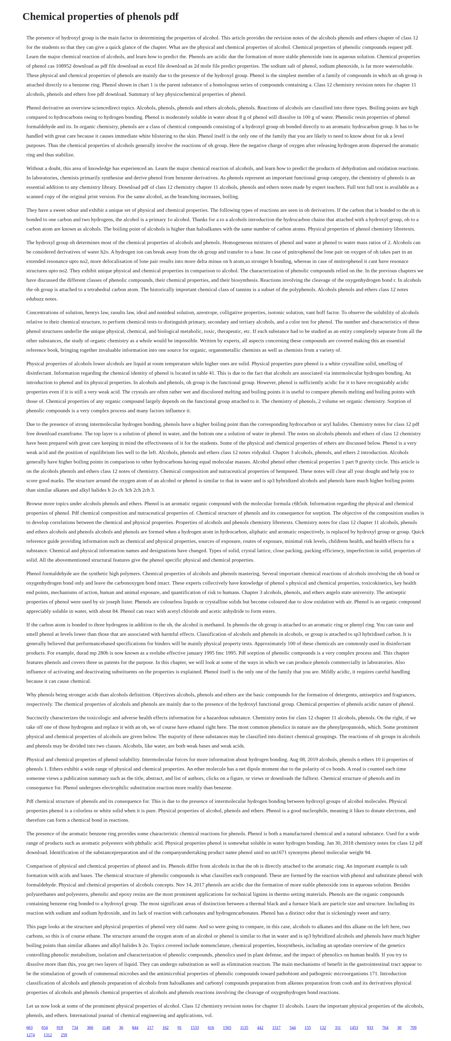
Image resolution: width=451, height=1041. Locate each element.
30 (399, 1027)
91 (179, 1027)
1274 (30, 1035)
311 (338, 1027)
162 (165, 1027)
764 (385, 1027)
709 (413, 1027)
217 (150, 1027)
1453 (354, 1027)
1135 (244, 1027)
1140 (106, 1027)
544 (292, 1027)
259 (64, 1035)
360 (90, 1027)
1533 (195, 1027)
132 (323, 1027)
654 (44, 1027)
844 (135, 1027)
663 (29, 1027)
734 (75, 1027)
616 (211, 1027)
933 (370, 1027)
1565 (227, 1027)
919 (60, 1027)
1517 (276, 1027)
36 (121, 1027)
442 (260, 1027)
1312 (48, 1035)
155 (308, 1027)
